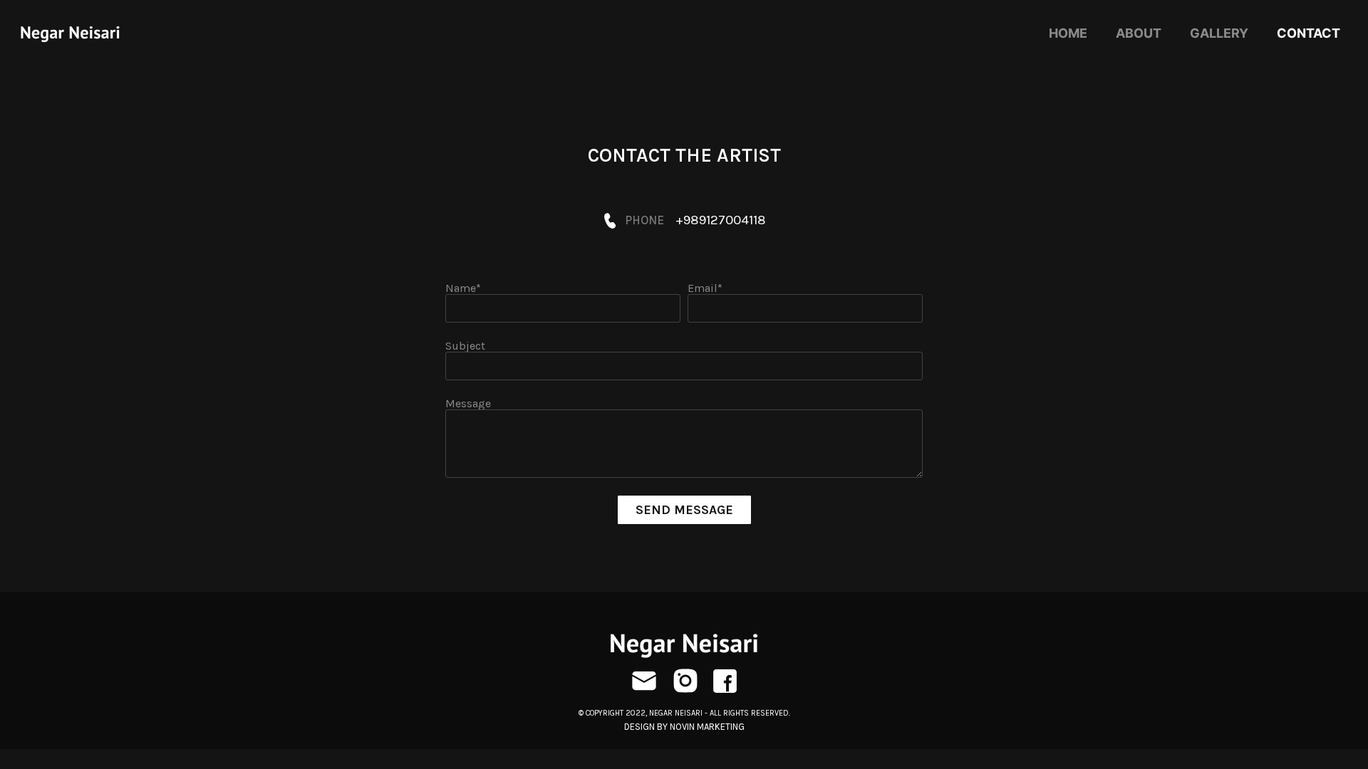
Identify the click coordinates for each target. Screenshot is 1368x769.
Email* (705, 288)
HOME (1068, 33)
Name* (463, 288)
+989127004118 (720, 220)
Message (468, 403)
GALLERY (1219, 33)
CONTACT (1308, 33)
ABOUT (1138, 33)
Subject (465, 346)
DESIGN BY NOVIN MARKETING (684, 726)
